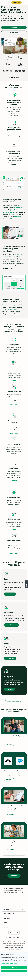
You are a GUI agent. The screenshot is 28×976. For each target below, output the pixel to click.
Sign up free (16, 2)
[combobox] (14, 933)
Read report (9, 744)
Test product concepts (9, 305)
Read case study (10, 814)
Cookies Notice (13, 963)
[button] (14, 909)
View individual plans (11, 625)
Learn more (14, 357)
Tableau (13, 219)
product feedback (13, 309)
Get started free (10, 594)
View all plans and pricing (14, 701)
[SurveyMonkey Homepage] (4, 2)
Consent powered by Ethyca (19, 973)
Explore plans (14, 32)
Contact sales (9, 689)
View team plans (10, 658)
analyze (10, 266)
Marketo (5, 219)
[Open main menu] (24, 2)
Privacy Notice (5, 963)
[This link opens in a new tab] (6, 937)
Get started (14, 27)
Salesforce (17, 217)
